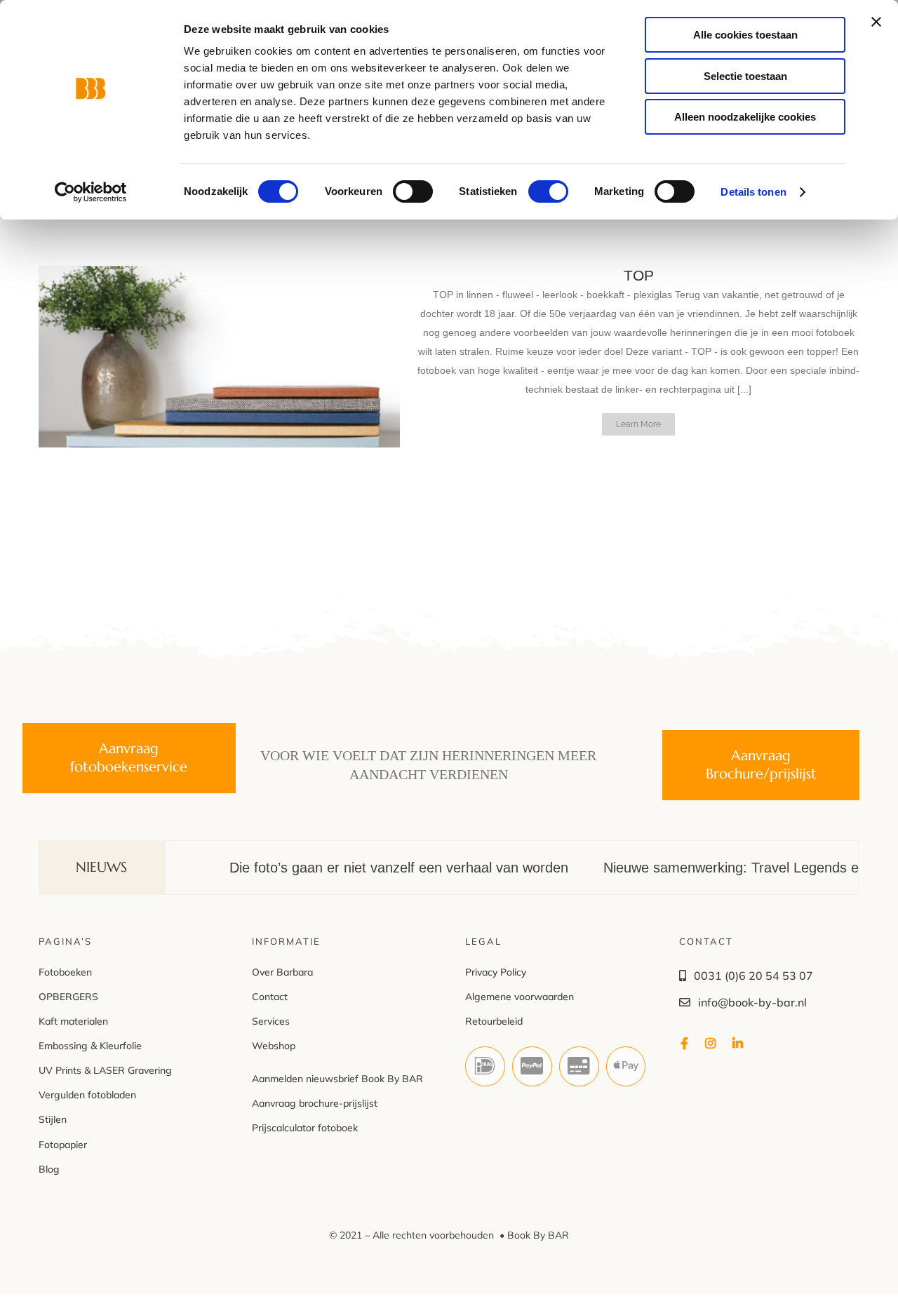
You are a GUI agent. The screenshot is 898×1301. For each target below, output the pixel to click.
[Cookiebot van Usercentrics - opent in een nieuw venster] (90, 192)
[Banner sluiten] (876, 22)
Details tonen (753, 192)
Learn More (638, 424)
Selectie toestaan (745, 76)
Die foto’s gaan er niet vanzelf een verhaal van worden (364, 867)
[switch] (413, 191)
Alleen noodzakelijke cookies (745, 117)
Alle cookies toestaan (745, 35)
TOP (639, 275)
